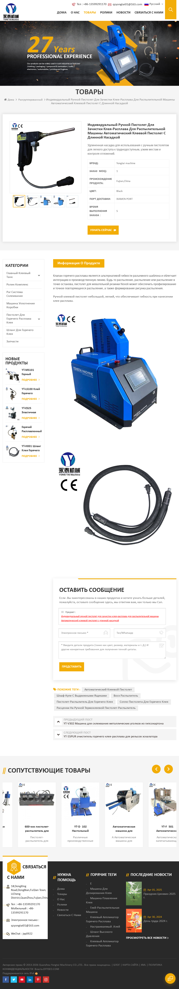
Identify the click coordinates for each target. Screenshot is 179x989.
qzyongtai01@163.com (127, 4)
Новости (123, 12)
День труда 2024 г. (156, 921)
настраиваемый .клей (105, 926)
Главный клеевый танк (18, 275)
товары (62, 894)
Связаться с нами (149, 12)
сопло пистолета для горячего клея (144, 702)
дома (61, 889)
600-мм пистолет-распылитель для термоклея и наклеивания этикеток (24, 829)
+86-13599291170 (28, 904)
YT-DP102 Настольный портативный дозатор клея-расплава (68, 829)
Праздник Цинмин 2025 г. (160, 895)
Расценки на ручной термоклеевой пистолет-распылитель (96, 708)
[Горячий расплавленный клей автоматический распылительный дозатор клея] (12, 432)
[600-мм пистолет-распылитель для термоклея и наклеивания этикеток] (24, 801)
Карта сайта (130, 965)
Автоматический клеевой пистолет (108, 689)
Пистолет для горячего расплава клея (18, 318)
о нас (75, 12)
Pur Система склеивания (14, 294)
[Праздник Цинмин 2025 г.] (134, 893)
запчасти (12, 341)
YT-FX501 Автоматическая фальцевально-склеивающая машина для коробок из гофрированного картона (155, 829)
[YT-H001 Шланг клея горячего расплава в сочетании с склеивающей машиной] (12, 451)
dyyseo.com (51, 969)
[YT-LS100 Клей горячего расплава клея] (12, 394)
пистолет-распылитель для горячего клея (85, 702)
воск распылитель (126, 695)
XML (143, 965)
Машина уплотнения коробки (20, 305)
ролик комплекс (17, 284)
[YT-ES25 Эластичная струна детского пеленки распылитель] (12, 413)
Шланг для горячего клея (20, 332)
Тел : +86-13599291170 (91, 4)
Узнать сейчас (101, 230)
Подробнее (29, 380)
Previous (156, 769)
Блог (116, 965)
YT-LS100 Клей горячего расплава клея (31, 392)
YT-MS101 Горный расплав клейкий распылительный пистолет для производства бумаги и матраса (32, 372)
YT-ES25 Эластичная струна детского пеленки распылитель (30, 411)
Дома (62, 12)
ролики (106, 12)
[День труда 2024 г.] (134, 920)
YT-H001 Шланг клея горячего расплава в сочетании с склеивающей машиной (31, 449)
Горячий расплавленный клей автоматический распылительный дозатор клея (32, 430)
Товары (90, 12)
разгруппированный (30, 99)
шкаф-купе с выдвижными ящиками (82, 695)
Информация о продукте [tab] (79, 263)
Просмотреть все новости (146, 938)
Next (168, 769)
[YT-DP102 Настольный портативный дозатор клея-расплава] (68, 801)
